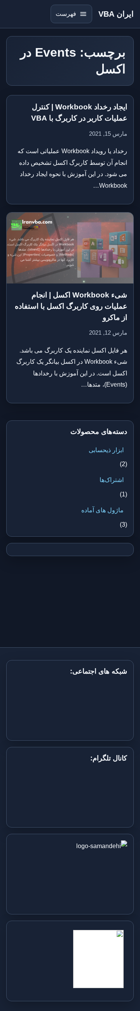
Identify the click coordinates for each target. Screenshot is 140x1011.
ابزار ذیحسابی (106, 450)
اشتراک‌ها (112, 480)
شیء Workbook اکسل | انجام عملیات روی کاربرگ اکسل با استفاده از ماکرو (71, 306)
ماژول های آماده (102, 510)
